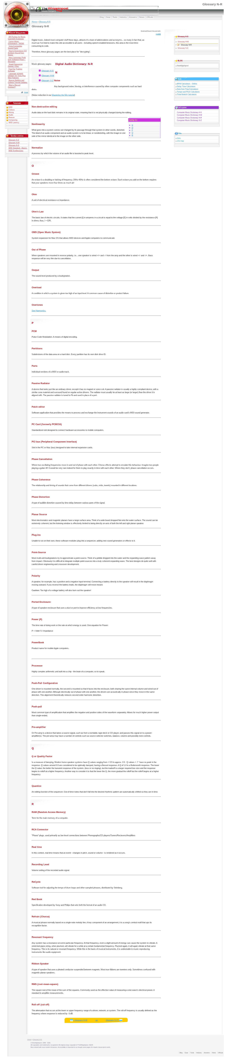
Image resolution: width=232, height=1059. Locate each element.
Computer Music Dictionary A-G (189, 112)
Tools (115, 17)
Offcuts (150, 17)
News (141, 17)
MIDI (10, 107)
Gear (108, 17)
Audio (11, 115)
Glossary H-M (47, 75)
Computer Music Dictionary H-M (189, 115)
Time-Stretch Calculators (187, 94)
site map (180, 141)
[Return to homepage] (16, 28)
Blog (102, 17)
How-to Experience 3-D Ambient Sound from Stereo (17, 53)
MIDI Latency (14, 123)
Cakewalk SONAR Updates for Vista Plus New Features (17, 76)
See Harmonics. (39, 311)
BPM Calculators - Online (187, 84)
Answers (133, 17)
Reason (12, 117)
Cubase (12, 110)
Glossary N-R (186, 45)
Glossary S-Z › (112, 1020)
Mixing (11, 112)
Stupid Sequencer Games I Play (15, 65)
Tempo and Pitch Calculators (188, 92)
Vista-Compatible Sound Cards (15, 47)
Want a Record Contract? (14, 86)
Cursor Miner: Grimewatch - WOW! (16, 43)
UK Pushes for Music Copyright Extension (16, 38)
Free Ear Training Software (15, 70)
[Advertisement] (152, 76)
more (26, 92)
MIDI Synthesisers (16, 151)
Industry (123, 17)
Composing (13, 120)
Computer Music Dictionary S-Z (189, 120)
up (96, 1020)
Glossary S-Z (47, 80)
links (179, 138)
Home (34, 22)
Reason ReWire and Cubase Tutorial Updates (17, 81)
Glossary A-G (44, 22)
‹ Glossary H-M (80, 1020)
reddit (158, 34)
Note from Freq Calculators (187, 89)
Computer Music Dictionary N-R (189, 118)
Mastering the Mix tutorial (63, 95)
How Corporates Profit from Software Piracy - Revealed (17, 60)
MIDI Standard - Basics (18, 148)
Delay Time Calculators (186, 86)
